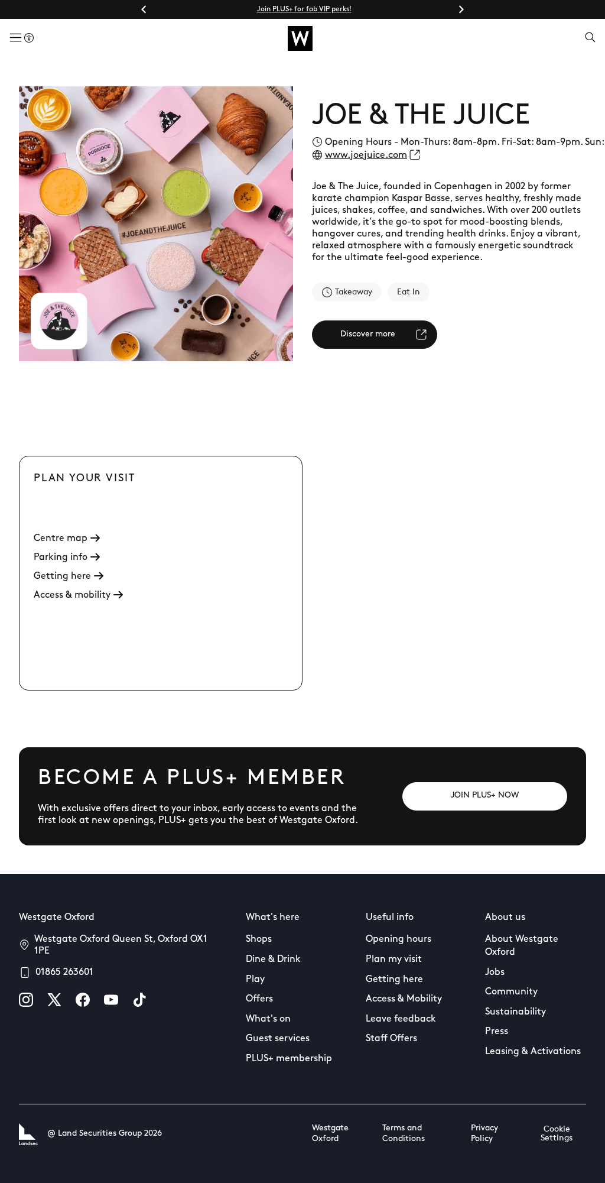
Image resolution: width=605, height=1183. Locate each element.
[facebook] (83, 1000)
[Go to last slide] (144, 9)
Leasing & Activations (533, 1051)
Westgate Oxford (330, 1134)
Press (496, 1031)
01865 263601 (64, 972)
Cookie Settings (557, 1134)
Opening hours (398, 939)
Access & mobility (72, 595)
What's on (268, 1019)
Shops (259, 939)
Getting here (62, 576)
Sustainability (515, 1012)
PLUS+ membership (289, 1059)
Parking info (60, 557)
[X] (54, 1000)
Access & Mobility (404, 999)
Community (511, 992)
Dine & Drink (273, 959)
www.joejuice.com (366, 155)
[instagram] (26, 1000)
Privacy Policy (484, 1134)
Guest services (278, 1038)
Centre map (60, 538)
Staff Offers (391, 1038)
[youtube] (111, 1000)
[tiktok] (139, 1000)
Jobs (495, 972)
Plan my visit (394, 959)
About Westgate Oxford (521, 946)
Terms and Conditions (403, 1134)
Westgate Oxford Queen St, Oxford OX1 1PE (120, 945)
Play (255, 979)
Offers (259, 999)
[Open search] (590, 38)
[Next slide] (460, 9)
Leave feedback (401, 1019)
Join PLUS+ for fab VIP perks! (304, 9)
